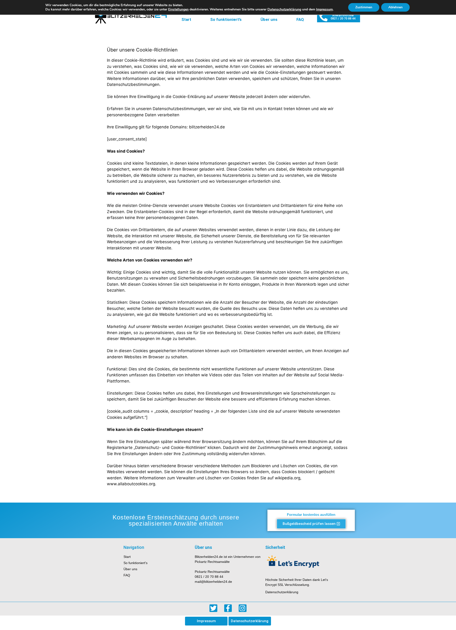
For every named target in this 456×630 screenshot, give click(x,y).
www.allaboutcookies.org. (131, 483)
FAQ (300, 19)
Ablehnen (395, 7)
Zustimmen (363, 7)
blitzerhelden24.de (207, 127)
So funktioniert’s (226, 19)
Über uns (269, 19)
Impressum (324, 9)
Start (186, 19)
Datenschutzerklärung (284, 9)
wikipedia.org (287, 478)
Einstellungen (178, 9)
